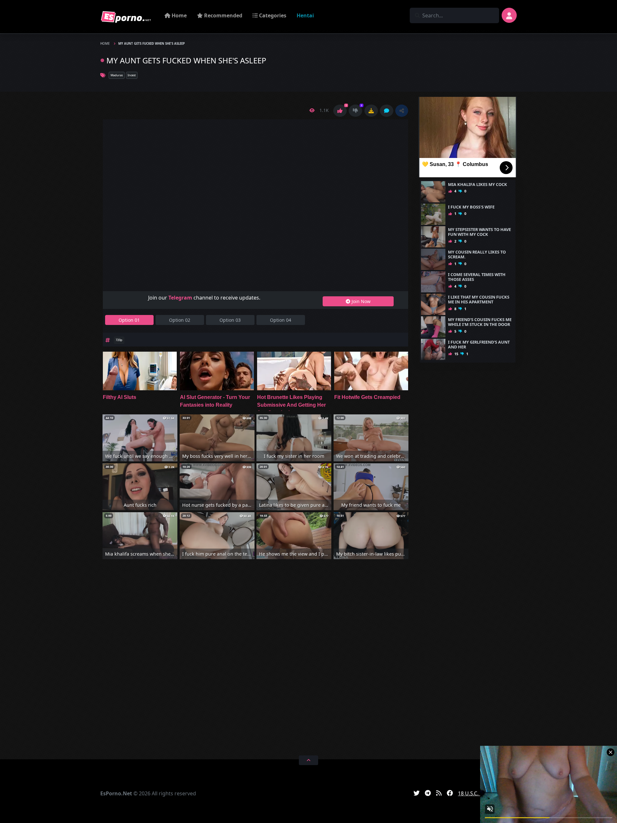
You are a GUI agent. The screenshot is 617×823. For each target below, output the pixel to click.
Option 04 (280, 320)
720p (119, 340)
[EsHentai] (126, 16)
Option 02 (179, 320)
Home (178, 15)
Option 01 (129, 320)
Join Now (360, 301)
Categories (272, 15)
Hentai (305, 15)
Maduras (117, 75)
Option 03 (230, 320)
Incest (132, 75)
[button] (401, 111)
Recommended (222, 15)
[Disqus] (255, 656)
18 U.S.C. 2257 (474, 793)
